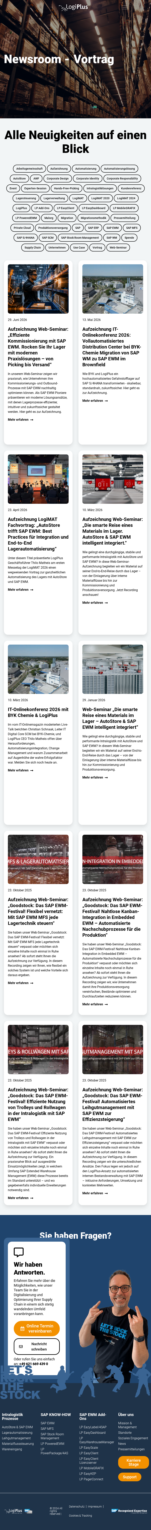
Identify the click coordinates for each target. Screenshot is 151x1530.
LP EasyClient (65, 208)
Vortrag (97, 247)
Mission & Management (127, 1425)
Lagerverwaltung (54, 198)
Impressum (95, 1506)
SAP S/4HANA (25, 237)
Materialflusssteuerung (17, 1444)
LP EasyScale (88, 1448)
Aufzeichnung (59, 168)
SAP (77, 227)
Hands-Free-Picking (66, 188)
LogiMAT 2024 (126, 198)
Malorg (48, 218)
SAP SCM (47, 237)
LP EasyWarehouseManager (94, 1440)
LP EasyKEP (87, 1474)
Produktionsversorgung (53, 227)
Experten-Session (35, 188)
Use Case (79, 247)
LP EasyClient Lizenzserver (88, 1461)
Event (13, 188)
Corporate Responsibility (122, 178)
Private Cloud (22, 227)
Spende (129, 237)
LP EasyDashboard (93, 208)
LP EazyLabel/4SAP (93, 1427)
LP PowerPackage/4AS (54, 1451)
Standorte (125, 1433)
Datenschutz (77, 1506)
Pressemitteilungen (131, 1449)
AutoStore (19, 178)
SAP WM (112, 237)
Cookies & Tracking (80, 1515)
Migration (67, 218)
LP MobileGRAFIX (124, 208)
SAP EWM (113, 227)
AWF (36, 178)
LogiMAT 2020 (100, 198)
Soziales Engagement (133, 1438)
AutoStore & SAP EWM (17, 1427)
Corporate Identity (87, 178)
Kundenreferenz (131, 188)
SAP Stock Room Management (80, 237)
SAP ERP (93, 227)
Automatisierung (85, 168)
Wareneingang (12, 1449)
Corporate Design (58, 178)
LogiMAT (78, 198)
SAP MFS (131, 227)
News (122, 1444)
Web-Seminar (118, 247)
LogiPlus (21, 208)
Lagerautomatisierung (17, 1433)
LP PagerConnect (91, 1479)
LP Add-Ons (42, 208)
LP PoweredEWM (26, 218)
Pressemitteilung (124, 218)
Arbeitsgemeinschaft (29, 168)
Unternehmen (57, 247)
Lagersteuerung (26, 198)
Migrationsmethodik (93, 218)
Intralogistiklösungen (100, 188)
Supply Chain (33, 247)
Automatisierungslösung (119, 168)
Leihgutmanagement (16, 1438)
